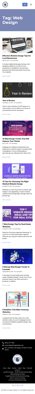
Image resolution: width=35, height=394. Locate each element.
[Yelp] (20, 385)
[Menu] (31, 4)
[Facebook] (13, 385)
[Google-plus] (17, 385)
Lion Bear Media (11, 390)
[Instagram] (15, 385)
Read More (6, 76)
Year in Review (8, 100)
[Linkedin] (22, 385)
